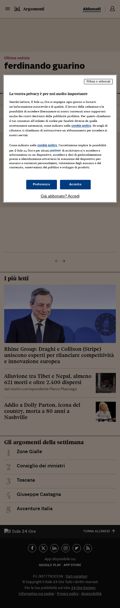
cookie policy (81, 125)
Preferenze (41, 184)
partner (55, 150)
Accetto (75, 184)
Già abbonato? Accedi (60, 196)
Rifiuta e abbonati (98, 81)
